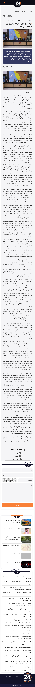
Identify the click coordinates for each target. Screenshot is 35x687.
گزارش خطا (16, 453)
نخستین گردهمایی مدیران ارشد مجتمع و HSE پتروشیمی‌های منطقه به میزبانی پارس (19, 605)
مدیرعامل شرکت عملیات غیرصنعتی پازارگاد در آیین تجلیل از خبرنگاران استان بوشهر (17, 616)
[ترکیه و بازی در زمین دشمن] (26, 564)
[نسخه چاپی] (4, 16)
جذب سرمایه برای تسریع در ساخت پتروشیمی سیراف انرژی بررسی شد (16, 577)
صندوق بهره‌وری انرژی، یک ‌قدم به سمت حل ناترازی (12, 521)
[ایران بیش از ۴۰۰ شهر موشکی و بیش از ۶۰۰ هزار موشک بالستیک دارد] (26, 539)
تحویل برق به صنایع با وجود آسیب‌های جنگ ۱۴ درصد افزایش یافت (17, 652)
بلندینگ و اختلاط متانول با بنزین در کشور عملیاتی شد (18, 647)
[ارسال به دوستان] (11, 16)
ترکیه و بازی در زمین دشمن (13, 562)
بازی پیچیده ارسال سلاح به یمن (12, 554)
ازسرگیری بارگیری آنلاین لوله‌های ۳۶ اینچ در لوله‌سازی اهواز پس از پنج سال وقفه (16, 643)
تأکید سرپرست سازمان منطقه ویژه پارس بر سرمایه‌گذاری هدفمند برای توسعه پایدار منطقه (17, 588)
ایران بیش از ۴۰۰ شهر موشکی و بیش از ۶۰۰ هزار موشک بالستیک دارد (11, 538)
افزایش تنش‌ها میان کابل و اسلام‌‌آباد (11, 545)
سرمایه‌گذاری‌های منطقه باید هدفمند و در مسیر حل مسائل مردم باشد (16, 583)
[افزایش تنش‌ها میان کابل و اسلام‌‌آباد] (26, 547)
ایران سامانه (14, 685)
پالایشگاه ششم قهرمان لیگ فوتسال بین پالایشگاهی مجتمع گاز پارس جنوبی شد (18, 637)
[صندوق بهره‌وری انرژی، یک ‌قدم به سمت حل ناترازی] (26, 522)
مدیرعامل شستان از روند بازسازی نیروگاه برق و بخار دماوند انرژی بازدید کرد (16, 599)
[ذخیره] (8, 16)
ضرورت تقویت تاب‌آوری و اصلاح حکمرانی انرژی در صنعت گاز (17, 610)
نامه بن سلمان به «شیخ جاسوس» (12, 529)
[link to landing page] (21, 3)
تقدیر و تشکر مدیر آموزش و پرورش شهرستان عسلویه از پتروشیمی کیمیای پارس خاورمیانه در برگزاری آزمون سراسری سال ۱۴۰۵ (16, 621)
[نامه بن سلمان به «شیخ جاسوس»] (26, 530)
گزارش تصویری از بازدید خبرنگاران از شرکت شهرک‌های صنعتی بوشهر (18, 671)
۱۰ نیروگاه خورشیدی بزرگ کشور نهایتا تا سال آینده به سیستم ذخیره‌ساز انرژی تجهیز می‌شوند (18, 663)
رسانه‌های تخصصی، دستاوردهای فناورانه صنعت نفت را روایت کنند (17, 657)
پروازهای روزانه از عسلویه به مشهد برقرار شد (20, 667)
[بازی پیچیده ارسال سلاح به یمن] (26, 556)
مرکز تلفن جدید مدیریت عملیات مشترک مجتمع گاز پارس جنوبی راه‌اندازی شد (17, 632)
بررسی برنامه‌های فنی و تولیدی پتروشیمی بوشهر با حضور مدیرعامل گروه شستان (17, 594)
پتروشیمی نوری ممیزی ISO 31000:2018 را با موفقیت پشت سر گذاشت (18, 626)
